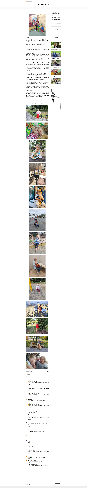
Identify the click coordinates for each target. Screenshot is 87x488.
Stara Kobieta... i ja (44, 4)
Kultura (45, 8)
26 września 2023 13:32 (37, 393)
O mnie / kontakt (51, 8)
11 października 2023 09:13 (34, 464)
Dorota (29, 399)
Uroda (42, 8)
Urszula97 (29, 376)
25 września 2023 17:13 (34, 376)
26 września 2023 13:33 (37, 404)
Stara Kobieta (31, 381)
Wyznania (40, 8)
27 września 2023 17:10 (34, 450)
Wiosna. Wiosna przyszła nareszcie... (56, 76)
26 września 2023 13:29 (37, 381)
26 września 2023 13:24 (36, 435)
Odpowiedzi (29, 403)
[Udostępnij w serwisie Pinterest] (48, 371)
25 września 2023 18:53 (33, 399)
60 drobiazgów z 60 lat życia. (56, 58)
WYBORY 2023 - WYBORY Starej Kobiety (55, 97)
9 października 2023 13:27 (34, 460)
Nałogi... (56, 84)
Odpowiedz (29, 384)
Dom (47, 8)
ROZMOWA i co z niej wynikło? (54, 96)
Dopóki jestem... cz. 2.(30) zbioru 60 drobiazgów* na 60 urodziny (56, 49)
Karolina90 (29, 460)
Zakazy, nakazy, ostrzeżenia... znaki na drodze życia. (56, 67)
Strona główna (36, 8)
